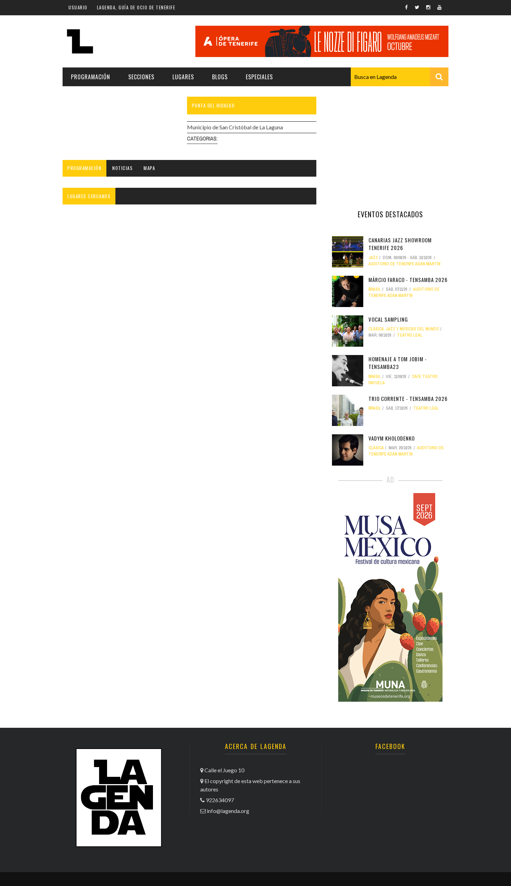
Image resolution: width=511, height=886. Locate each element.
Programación (90, 77)
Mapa (149, 167)
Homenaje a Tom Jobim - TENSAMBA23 (397, 363)
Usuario (78, 7)
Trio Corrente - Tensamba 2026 (408, 398)
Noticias (122, 167)
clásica (376, 448)
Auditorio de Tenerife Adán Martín (404, 264)
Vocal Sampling (388, 319)
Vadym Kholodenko (391, 438)
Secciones (141, 77)
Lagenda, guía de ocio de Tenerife (136, 7)
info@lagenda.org (228, 810)
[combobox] (399, 76)
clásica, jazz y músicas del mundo (403, 329)
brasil (374, 289)
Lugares (183, 77)
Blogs (220, 77)
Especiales (259, 77)
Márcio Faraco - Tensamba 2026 (408, 279)
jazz (373, 257)
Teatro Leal (409, 335)
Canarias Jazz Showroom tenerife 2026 (400, 244)
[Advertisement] (390, 140)
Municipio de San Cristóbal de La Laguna (235, 127)
